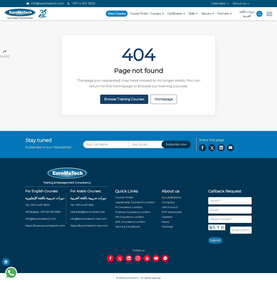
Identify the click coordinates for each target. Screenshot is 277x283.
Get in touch (170, 207)
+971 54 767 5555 (50, 211)
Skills (192, 13)
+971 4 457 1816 (84, 204)
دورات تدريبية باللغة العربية (88, 198)
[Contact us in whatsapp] (165, 258)
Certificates (175, 13)
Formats (223, 13)
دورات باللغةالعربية (246, 14)
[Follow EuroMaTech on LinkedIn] (6, 262)
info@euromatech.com (47, 3)
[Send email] (156, 258)
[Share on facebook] (202, 147)
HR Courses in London (129, 216)
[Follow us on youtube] (146, 258)
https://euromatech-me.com (89, 225)
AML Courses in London (130, 221)
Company (168, 202)
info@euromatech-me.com (88, 218)
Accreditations (171, 197)
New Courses (117, 13)
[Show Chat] (11, 273)
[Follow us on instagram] (137, 258)
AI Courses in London (128, 207)
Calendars (218, 3)
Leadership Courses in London (135, 202)
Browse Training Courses (124, 99)
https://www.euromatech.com (45, 225)
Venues (206, 13)
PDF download (171, 212)
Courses (156, 13)
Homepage (164, 99)
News (165, 221)
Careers (167, 216)
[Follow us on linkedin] (128, 258)
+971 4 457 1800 (83, 3)
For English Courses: (41, 191)
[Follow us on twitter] (119, 258)
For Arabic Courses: (85, 191)
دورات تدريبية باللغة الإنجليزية (44, 198)
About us (239, 3)
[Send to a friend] (230, 147)
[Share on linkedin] (221, 147)
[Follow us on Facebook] (110, 258)
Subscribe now (176, 144)
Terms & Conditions (127, 226)
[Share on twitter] (211, 147)
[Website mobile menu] (267, 13)
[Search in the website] (259, 14)
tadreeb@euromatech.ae (87, 211)
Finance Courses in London (132, 212)
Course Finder (139, 13)
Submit (215, 240)
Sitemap (167, 226)
